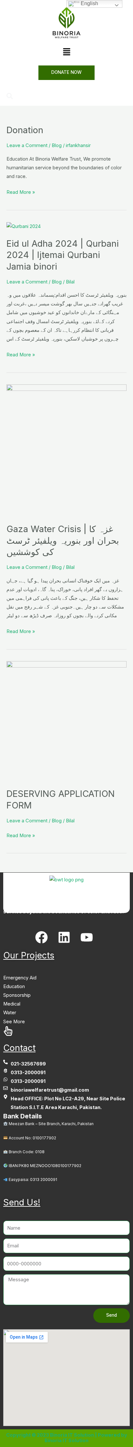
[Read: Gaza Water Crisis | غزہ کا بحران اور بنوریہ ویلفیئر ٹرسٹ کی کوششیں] (66, 450)
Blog (57, 145)
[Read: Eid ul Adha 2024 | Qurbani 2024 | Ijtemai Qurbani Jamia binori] (23, 226)
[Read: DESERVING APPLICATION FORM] (66, 721)
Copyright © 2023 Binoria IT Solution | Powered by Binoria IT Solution (66, 1438)
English (88, 3)
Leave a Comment (26, 145)
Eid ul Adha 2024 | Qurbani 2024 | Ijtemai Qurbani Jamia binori (62, 255)
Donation (24, 129)
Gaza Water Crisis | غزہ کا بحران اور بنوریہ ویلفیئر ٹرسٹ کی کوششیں (62, 540)
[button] (66, 52)
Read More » (20, 191)
